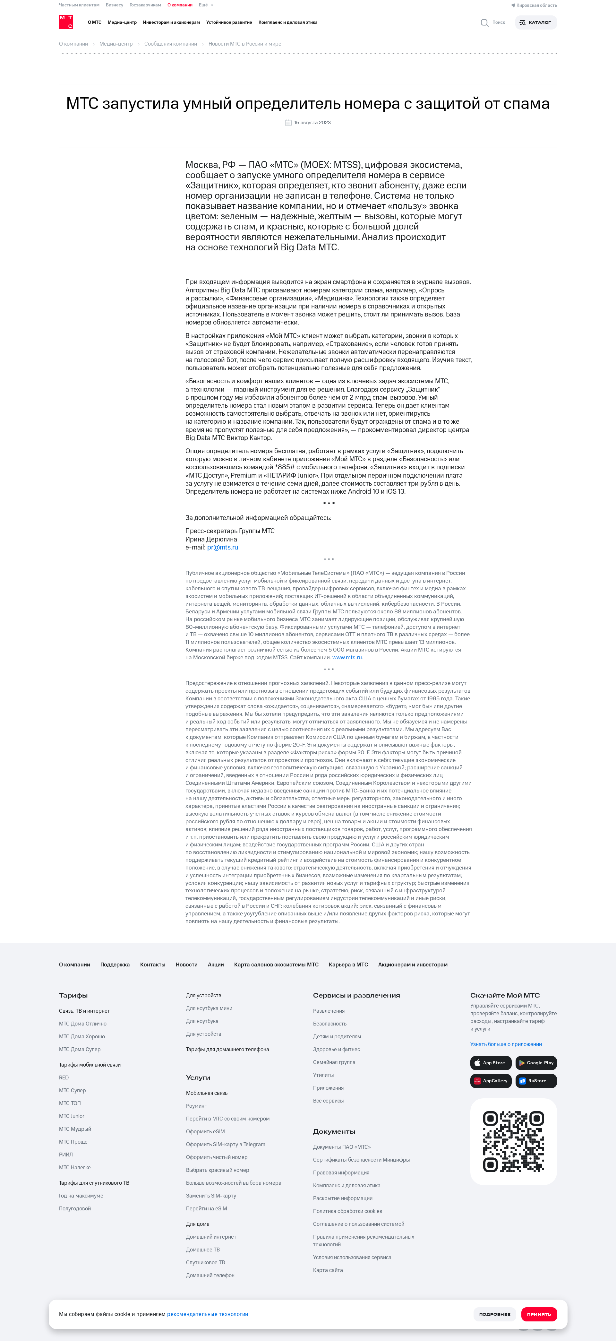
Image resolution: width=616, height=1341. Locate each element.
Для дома (198, 1224)
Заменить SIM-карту (211, 1196)
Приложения (328, 1088)
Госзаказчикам (145, 5)
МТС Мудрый (75, 1129)
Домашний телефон (210, 1275)
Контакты (153, 965)
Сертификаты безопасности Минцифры (361, 1160)
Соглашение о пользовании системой (358, 1224)
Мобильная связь (206, 1093)
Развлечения (329, 1011)
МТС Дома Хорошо (82, 1037)
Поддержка (115, 965)
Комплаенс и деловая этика (347, 1186)
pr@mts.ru (222, 547)
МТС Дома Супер (80, 1049)
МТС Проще (73, 1142)
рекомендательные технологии (207, 1314)
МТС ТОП (70, 1103)
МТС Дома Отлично (83, 1024)
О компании (180, 5)
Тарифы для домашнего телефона (227, 1049)
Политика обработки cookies (347, 1211)
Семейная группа (334, 1062)
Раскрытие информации (342, 1198)
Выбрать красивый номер (217, 1170)
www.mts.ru (347, 657)
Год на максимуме (81, 1196)
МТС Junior (71, 1116)
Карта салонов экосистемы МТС (276, 965)
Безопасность (329, 1024)
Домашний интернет (211, 1237)
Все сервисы (328, 1101)
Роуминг (196, 1106)
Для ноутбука (202, 1021)
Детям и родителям (337, 1037)
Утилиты (323, 1075)
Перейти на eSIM (206, 1209)
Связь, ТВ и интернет (84, 1011)
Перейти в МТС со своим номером (228, 1119)
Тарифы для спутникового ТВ (94, 1183)
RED (64, 1078)
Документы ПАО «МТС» (342, 1147)
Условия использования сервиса (352, 1257)
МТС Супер (72, 1090)
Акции (216, 965)
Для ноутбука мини (209, 1008)
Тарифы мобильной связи (90, 1065)
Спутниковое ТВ (205, 1263)
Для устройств (203, 995)
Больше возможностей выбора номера (233, 1183)
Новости (187, 965)
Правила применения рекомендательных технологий (363, 1241)
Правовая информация (341, 1173)
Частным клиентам (79, 5)
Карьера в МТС (348, 965)
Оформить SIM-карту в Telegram (225, 1144)
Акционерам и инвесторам (413, 965)
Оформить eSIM (205, 1132)
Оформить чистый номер (217, 1157)
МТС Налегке (75, 1168)
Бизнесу (114, 5)
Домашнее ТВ (203, 1250)
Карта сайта (328, 1270)
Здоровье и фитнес (336, 1049)
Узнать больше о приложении (506, 1044)
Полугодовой (75, 1209)
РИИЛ (66, 1155)
